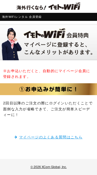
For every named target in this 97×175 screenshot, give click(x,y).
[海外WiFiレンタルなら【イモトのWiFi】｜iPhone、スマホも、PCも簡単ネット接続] (48, 6)
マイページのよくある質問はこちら (51, 137)
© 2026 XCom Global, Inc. (49, 166)
